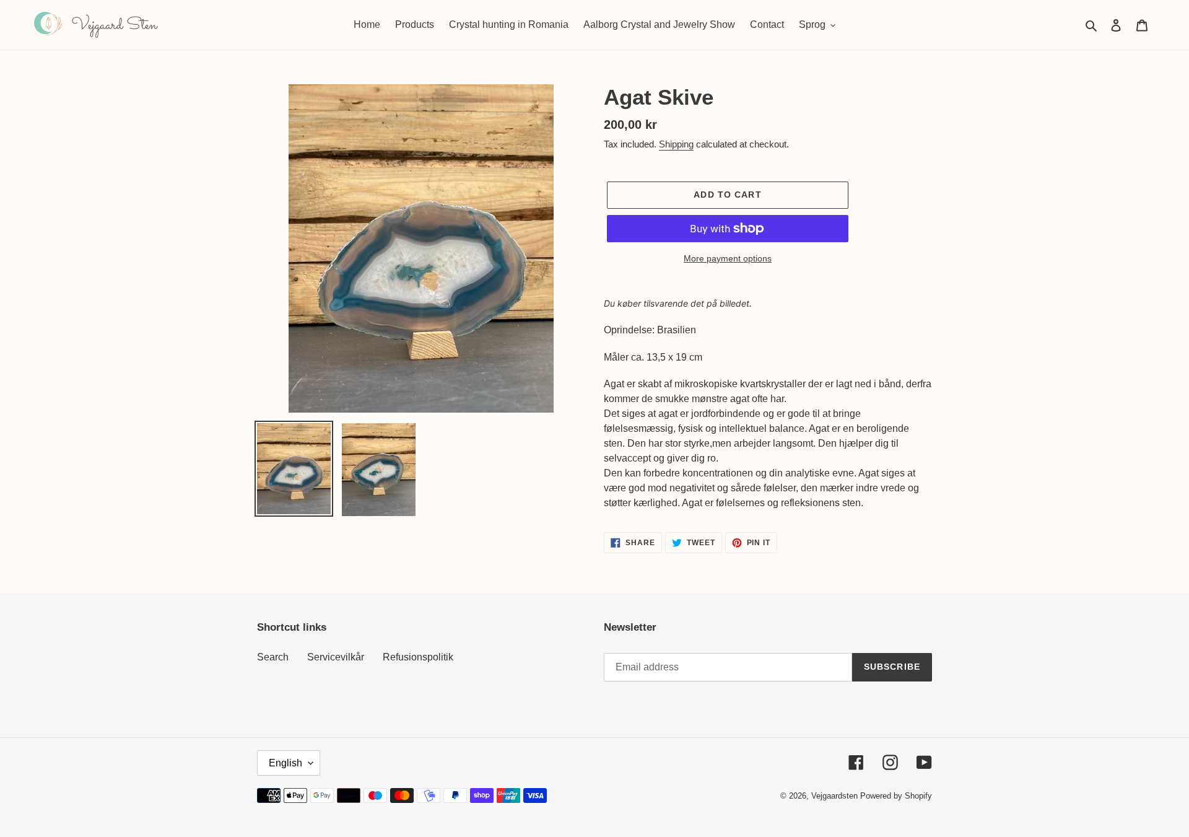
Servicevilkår (335, 657)
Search (273, 657)
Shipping (676, 144)
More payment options (728, 258)
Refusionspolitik (418, 657)
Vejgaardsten (834, 795)
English (285, 763)
